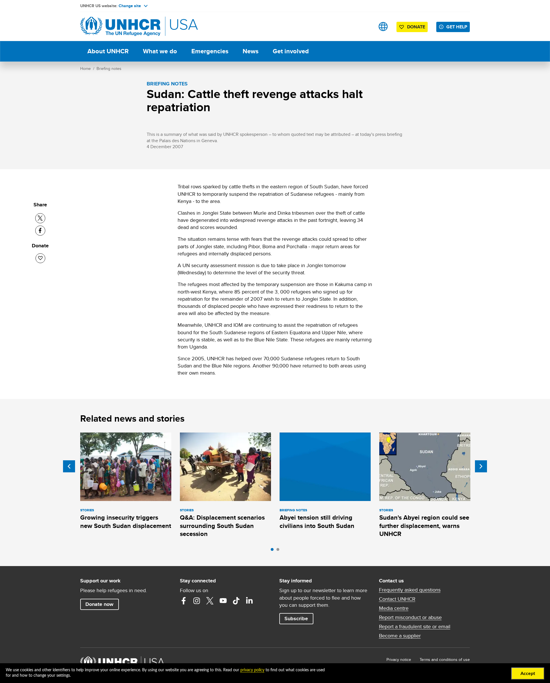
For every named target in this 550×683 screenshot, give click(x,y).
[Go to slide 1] (273, 551)
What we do (160, 51)
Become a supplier (400, 636)
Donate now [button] (99, 604)
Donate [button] (416, 27)
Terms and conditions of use (445, 659)
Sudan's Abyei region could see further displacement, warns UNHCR (424, 526)
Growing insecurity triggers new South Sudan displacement (125, 521)
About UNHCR (108, 51)
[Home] (120, 26)
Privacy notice (398, 659)
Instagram (197, 600)
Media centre (393, 608)
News (250, 51)
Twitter (210, 600)
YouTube (223, 600)
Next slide (481, 466)
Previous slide (69, 466)
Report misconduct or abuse (410, 617)
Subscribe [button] (296, 618)
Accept (527, 673)
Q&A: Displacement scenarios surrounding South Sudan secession (222, 526)
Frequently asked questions (410, 590)
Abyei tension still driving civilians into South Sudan (317, 521)
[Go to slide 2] (279, 551)
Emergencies (209, 51)
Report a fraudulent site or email (414, 626)
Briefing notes (109, 68)
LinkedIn (249, 600)
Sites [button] (383, 26)
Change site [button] (130, 6)
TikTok (236, 600)
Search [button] (365, 26)
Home (85, 68)
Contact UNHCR (397, 599)
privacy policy (252, 670)
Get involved (291, 51)
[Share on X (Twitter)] (40, 218)
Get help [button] (456, 27)
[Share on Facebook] (40, 231)
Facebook (183, 600)
